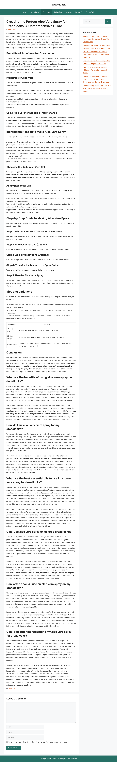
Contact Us (78, 12)
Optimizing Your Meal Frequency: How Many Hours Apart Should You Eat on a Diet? (96, 39)
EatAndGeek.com (57, 759)
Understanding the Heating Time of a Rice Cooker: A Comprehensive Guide (97, 88)
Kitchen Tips (58, 12)
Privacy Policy (90, 12)
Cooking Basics (34, 12)
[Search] (108, 21)
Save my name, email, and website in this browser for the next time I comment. (37, 742)
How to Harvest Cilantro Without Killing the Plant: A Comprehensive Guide (95, 70)
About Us (69, 12)
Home (24, 12)
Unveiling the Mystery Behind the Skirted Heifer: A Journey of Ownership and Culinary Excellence (96, 79)
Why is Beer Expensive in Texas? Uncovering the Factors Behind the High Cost (96, 54)
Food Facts (46, 12)
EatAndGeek (58, 4)
